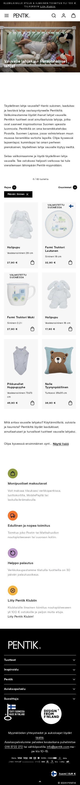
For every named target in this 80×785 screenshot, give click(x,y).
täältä (40, 737)
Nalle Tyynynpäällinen (56, 385)
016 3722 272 (14, 747)
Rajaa (7, 187)
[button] (6, 15)
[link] (64, 15)
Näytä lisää (61, 444)
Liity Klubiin (47, 6)
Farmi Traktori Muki (20, 317)
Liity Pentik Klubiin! (21, 616)
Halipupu (13, 247)
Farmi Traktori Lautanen (55, 249)
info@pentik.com (58, 747)
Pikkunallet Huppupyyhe (16, 385)
